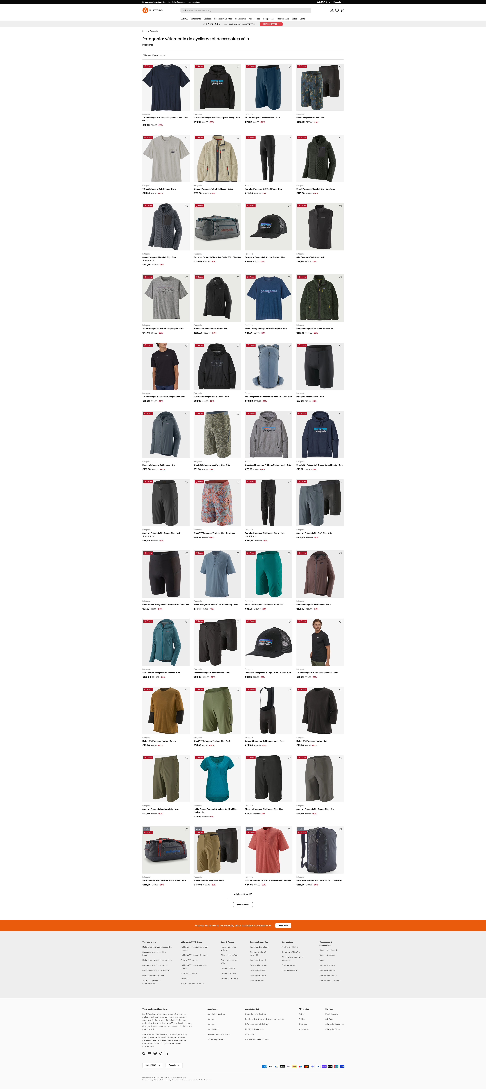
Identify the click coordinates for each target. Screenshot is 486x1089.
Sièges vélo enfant (229, 955)
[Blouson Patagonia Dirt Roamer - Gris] (166, 434)
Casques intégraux (258, 965)
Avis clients (250, 1034)
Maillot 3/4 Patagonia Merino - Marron (159, 741)
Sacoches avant (228, 968)
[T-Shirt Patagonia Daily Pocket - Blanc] (166, 158)
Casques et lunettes (223, 18)
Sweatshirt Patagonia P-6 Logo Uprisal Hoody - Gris (268, 465)
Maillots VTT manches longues (194, 955)
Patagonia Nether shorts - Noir (310, 396)
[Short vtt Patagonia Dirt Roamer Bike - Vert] (268, 574)
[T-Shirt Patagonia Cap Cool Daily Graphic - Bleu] (268, 298)
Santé (302, 18)
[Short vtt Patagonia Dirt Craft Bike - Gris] (320, 502)
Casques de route (258, 975)
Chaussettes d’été (327, 970)
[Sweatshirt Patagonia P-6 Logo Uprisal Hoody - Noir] (217, 87)
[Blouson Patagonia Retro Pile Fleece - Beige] (217, 158)
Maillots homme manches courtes (157, 947)
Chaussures (240, 18)
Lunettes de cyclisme (259, 947)
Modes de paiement (216, 1039)
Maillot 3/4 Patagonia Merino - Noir (311, 741)
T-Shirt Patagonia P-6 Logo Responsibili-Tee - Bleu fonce (165, 119)
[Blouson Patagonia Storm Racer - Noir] (217, 298)
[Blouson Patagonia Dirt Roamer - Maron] (320, 574)
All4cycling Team (332, 1029)
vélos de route (162, 1023)
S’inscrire (283, 925)
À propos (303, 1024)
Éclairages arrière (289, 970)
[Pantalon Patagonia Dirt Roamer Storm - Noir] (268, 502)
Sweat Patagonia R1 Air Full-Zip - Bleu (159, 257)
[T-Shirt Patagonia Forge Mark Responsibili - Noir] (166, 366)
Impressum (304, 1029)
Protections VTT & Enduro (192, 983)
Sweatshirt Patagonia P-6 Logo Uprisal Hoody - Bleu (319, 465)
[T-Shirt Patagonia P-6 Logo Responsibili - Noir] (320, 642)
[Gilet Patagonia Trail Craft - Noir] (320, 226)
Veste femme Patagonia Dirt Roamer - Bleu (161, 672)
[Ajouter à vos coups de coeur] (187, 67)
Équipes (207, 18)
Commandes (213, 1029)
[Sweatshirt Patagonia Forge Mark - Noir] (217, 366)
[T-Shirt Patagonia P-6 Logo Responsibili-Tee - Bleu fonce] (166, 87)
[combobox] (245, 10)
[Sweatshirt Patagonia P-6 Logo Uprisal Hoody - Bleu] (320, 434)
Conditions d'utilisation (255, 1014)
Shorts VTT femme (189, 973)
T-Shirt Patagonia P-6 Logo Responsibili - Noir (317, 672)
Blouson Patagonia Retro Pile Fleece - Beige (213, 189)
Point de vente (331, 1014)
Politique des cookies (254, 1029)
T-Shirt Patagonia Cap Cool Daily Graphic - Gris (163, 328)
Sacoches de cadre (229, 978)
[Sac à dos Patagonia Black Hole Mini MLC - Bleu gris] (320, 850)
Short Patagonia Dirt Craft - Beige (209, 880)
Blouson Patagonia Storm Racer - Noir (211, 328)
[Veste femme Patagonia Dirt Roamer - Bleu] (166, 642)
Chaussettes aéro (327, 955)
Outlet (301, 1014)
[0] (337, 10)
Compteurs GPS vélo (291, 952)
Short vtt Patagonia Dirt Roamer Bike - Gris (315, 809)
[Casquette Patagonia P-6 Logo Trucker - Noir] (268, 226)
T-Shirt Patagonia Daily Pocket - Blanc (159, 189)
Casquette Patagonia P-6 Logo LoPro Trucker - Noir (268, 672)
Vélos (294, 18)
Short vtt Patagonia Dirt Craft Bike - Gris (314, 533)
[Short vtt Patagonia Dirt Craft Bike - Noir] (217, 642)
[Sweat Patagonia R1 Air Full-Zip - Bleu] (166, 226)
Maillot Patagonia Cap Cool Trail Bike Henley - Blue (216, 604)
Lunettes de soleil (258, 960)
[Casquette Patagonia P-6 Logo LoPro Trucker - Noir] (268, 642)
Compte (211, 1024)
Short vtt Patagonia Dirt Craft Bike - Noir (211, 672)
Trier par (147, 55)
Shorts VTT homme (189, 960)
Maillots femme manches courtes (157, 960)
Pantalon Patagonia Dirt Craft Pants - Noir (263, 189)
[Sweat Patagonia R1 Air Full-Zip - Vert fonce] (320, 158)
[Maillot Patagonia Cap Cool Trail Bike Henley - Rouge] (268, 850)
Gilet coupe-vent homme (153, 975)
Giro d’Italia (172, 1034)
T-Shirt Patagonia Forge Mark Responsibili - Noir (163, 396)
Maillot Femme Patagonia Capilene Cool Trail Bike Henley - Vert (215, 810)
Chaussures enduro (328, 975)
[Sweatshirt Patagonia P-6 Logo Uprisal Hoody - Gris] (268, 434)
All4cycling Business (334, 1024)
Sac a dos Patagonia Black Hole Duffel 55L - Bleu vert (217, 257)
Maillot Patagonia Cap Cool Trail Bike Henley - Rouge (268, 880)
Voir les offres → (271, 24)
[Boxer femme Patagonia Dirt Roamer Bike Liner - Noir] (166, 574)
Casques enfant (257, 980)
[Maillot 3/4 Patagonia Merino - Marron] (166, 710)
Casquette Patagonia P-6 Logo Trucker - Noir (265, 257)
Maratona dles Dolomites (162, 1037)
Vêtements (196, 18)
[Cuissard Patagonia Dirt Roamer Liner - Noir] (268, 710)
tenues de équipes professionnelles (158, 1020)
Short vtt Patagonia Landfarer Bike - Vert (160, 809)
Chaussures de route (328, 950)
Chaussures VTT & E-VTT (330, 980)
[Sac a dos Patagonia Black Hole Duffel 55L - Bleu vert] (217, 226)
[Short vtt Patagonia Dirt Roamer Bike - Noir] (166, 502)
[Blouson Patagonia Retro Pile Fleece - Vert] (320, 298)
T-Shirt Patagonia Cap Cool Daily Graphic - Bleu (266, 328)
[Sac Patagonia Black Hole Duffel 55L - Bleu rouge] (166, 850)
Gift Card (329, 1019)
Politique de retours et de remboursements (264, 1019)
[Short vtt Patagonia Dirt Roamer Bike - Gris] (320, 778)
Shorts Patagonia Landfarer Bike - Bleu (262, 117)
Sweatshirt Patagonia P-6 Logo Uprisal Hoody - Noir (217, 117)
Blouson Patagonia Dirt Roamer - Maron (313, 604)
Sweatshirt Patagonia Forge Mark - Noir (211, 396)
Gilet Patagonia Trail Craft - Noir (310, 257)
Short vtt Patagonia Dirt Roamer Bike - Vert (264, 604)
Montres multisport (290, 947)
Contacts (211, 1019)
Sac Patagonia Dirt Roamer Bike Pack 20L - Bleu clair (268, 396)
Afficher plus (243, 904)
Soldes (302, 1019)
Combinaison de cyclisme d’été (155, 970)
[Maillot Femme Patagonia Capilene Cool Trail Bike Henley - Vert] (217, 778)
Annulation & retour (216, 1014)
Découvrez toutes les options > (189, 2)
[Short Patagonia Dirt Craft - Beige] (217, 850)
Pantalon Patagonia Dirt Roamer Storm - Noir (265, 533)
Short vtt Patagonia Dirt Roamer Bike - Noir (161, 533)
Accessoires (254, 18)
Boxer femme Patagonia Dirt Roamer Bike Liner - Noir (166, 604)
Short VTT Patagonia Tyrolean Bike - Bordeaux (214, 533)
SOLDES (184, 18)
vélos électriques (183, 1023)
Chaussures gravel (327, 965)
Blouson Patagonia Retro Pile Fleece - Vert (315, 328)
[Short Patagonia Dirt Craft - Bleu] (320, 87)
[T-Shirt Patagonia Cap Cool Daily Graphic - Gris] (166, 298)
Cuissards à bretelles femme (155, 965)
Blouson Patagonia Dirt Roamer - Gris (158, 465)
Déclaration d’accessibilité (257, 1039)
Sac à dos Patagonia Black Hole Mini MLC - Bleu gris (319, 880)
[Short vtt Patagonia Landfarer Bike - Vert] (166, 778)
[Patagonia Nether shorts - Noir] (320, 366)
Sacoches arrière (228, 973)
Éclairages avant (289, 965)
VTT (171, 1023)
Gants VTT (185, 978)
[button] (342, 10)
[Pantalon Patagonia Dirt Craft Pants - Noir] (268, 158)
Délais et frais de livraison (218, 1034)
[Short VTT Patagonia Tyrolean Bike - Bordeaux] (217, 502)
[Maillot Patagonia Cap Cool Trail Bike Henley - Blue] (217, 574)
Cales (321, 960)
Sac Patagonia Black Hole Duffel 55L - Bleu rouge (164, 880)
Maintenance (283, 18)
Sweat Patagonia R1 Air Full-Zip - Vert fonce (315, 189)
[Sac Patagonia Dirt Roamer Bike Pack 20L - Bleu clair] (268, 366)
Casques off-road (258, 970)
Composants (268, 18)
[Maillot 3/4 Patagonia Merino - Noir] (320, 710)
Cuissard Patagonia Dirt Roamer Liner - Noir (264, 741)
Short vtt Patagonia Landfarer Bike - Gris (212, 465)
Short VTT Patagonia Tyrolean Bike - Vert (212, 741)
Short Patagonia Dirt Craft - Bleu (310, 117)
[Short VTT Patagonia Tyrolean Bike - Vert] (217, 710)
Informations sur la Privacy (257, 1024)
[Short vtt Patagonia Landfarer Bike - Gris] (217, 434)
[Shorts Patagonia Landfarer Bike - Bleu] (268, 87)
